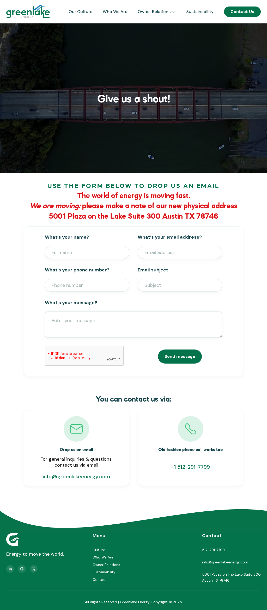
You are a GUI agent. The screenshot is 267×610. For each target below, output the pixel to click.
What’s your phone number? (77, 269)
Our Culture (80, 11)
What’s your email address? (170, 237)
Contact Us (242, 11)
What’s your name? (67, 237)
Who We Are (115, 11)
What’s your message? (71, 302)
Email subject (153, 269)
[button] (157, 11)
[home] (28, 11)
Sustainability (200, 11)
